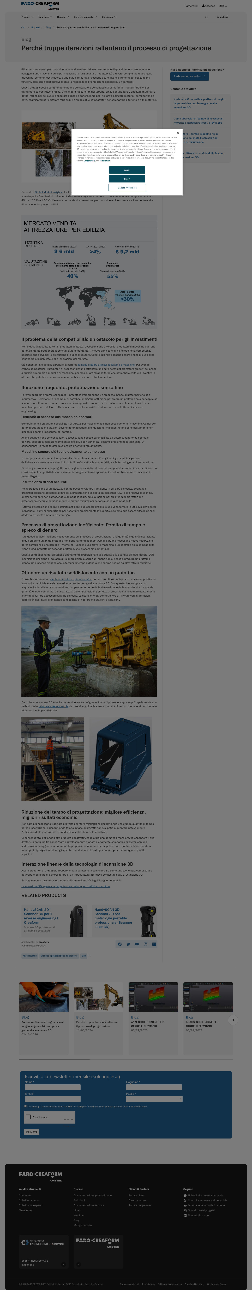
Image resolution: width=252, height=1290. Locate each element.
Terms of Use (105, 161)
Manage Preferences (127, 188)
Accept (127, 170)
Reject (127, 179)
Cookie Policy (89, 161)
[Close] (178, 133)
